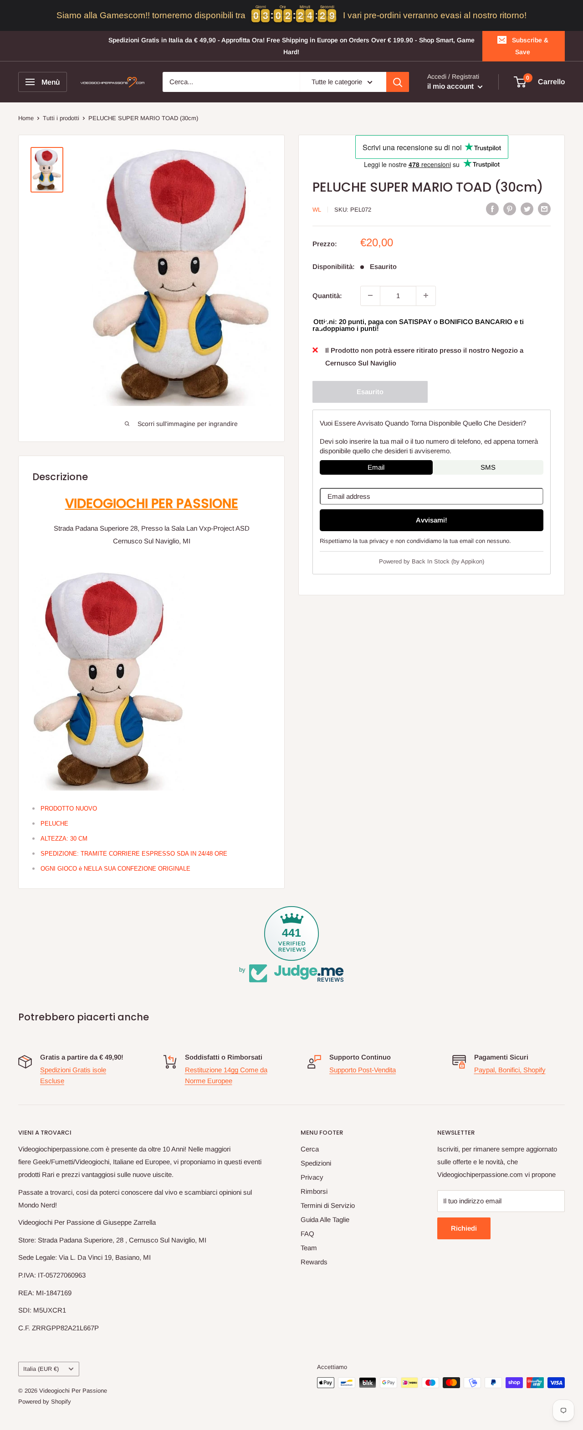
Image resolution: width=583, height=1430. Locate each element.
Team (309, 1248)
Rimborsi (314, 1191)
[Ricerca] (397, 82)
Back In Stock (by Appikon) (448, 561)
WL (316, 209)
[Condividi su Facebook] (492, 208)
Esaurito (370, 391)
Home (26, 118)
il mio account (451, 87)
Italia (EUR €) (41, 1368)
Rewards (314, 1262)
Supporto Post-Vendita (362, 1070)
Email (376, 467)
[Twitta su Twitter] (527, 208)
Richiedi (464, 1228)
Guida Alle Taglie (325, 1219)
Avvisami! (431, 519)
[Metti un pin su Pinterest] (509, 208)
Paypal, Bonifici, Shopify (510, 1070)
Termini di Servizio (328, 1205)
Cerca (310, 1149)
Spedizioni (316, 1163)
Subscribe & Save (530, 46)
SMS (488, 467)
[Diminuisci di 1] (370, 295)
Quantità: (327, 295)
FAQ (307, 1233)
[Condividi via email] (544, 208)
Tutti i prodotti (61, 118)
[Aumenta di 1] (425, 295)
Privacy (312, 1177)
